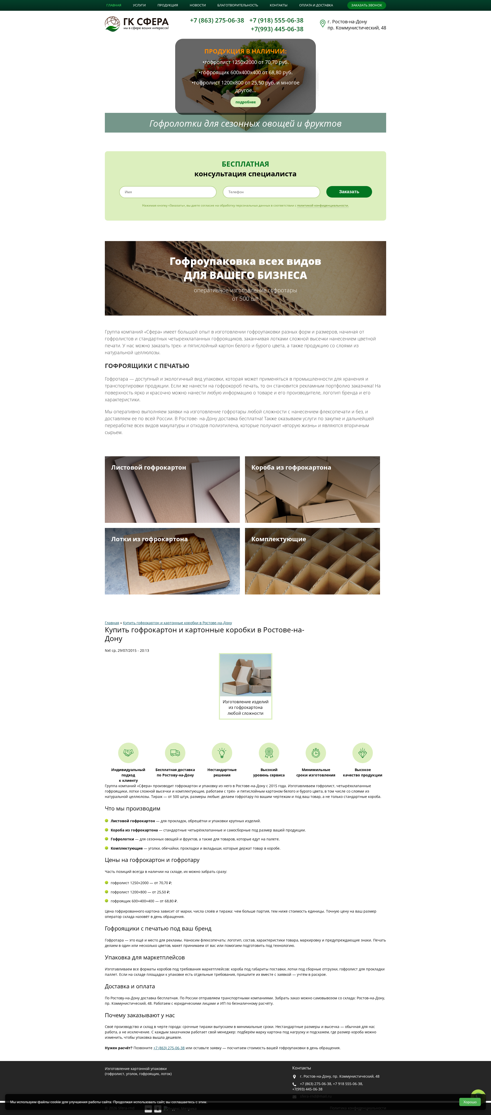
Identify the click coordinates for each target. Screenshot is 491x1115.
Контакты (278, 5)
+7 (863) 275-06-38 (217, 20)
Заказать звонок (366, 5)
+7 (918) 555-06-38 (276, 20)
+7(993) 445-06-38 (277, 29)
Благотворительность (237, 5)
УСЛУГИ (139, 5)
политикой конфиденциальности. (323, 205)
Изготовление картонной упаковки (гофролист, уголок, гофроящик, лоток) (138, 1071)
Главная (112, 622)
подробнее (246, 101)
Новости (198, 5)
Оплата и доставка (316, 5)
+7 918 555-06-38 (347, 1083)
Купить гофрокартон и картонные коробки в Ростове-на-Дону (177, 622)
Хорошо (470, 1102)
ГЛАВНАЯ (113, 5)
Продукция (168, 5)
